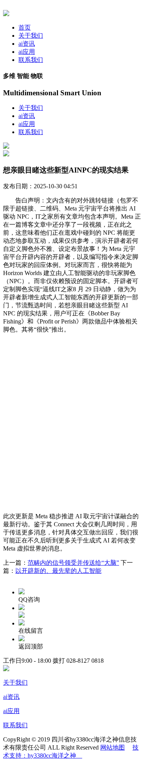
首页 (24, 27)
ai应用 (26, 51)
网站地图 (112, 747)
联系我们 (30, 59)
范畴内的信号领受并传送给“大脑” (73, 562)
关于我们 (30, 35)
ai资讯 (26, 43)
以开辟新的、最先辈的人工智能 (58, 570)
